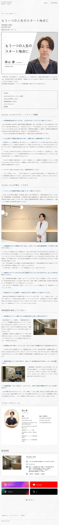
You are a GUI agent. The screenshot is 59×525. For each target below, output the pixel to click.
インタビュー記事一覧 (8, 13)
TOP (2, 13)
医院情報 (6, 106)
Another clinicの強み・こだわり (11, 98)
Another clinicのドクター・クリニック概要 (13, 96)
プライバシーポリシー (14, 515)
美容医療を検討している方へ (10, 101)
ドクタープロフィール (9, 104)
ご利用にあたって (4, 515)
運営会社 (23, 515)
